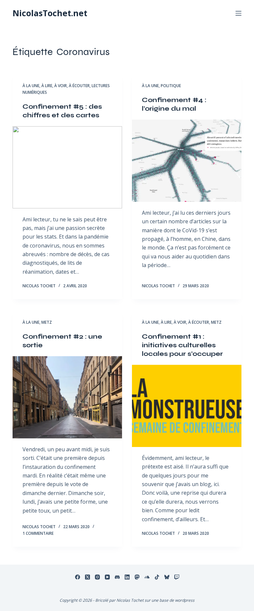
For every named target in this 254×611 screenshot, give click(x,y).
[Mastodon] (137, 577)
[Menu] (238, 13)
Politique (171, 85)
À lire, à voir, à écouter (65, 85)
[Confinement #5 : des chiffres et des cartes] (67, 167)
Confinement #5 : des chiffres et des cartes (62, 110)
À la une (30, 85)
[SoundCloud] (147, 577)
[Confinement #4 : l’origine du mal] (186, 161)
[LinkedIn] (127, 577)
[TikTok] (156, 577)
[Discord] (117, 577)
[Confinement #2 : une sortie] (67, 397)
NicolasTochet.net (50, 13)
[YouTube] (107, 577)
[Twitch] (176, 577)
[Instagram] (97, 577)
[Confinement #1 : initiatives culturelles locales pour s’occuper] (186, 406)
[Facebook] (77, 577)
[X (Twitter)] (87, 577)
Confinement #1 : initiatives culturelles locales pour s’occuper (182, 345)
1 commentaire (38, 533)
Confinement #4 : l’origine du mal (174, 104)
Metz (46, 322)
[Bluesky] (166, 577)
